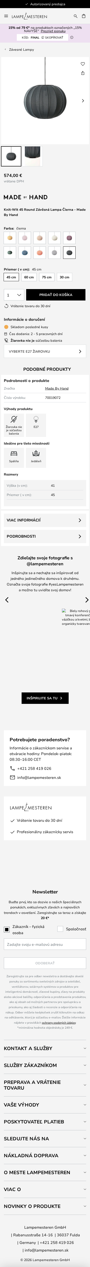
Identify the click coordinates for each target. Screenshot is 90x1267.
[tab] (45, 1048)
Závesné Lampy (21, 49)
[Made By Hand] (29, 197)
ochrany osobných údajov (59, 1022)
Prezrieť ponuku (53, 31)
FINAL (42, 37)
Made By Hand (57, 388)
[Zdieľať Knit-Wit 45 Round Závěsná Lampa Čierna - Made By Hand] (82, 72)
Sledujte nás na (26, 1138)
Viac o (12, 1189)
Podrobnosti (21, 536)
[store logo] (32, 16)
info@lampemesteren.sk (39, 777)
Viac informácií (24, 520)
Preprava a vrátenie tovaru (32, 1085)
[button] (11, 156)
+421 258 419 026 (34, 768)
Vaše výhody (21, 1105)
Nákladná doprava (31, 1155)
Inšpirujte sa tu (42, 698)
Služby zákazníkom (30, 1065)
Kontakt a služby (28, 1048)
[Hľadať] (75, 16)
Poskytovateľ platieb (34, 1121)
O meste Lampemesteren (37, 1172)
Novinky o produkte (32, 1206)
